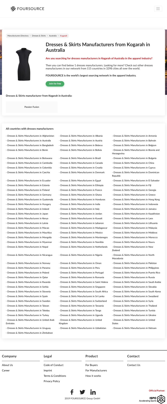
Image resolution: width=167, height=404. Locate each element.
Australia (53, 36)
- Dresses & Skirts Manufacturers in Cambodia (29, 163)
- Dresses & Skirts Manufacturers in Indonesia (135, 204)
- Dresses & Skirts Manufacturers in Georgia (134, 190)
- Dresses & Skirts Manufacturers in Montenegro (83, 237)
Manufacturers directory (18, 36)
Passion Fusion (31, 107)
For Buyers (91, 365)
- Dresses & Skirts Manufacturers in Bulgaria (134, 158)
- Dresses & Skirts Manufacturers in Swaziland (135, 296)
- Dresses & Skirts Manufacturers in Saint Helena (83, 282)
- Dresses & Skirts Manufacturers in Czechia (28, 172)
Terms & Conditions (55, 376)
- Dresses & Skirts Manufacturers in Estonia (28, 185)
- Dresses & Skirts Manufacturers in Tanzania (81, 306)
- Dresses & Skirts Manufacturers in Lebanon (81, 223)
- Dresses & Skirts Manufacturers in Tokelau (28, 310)
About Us (7, 365)
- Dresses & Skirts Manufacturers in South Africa (83, 292)
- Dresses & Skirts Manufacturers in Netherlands (83, 247)
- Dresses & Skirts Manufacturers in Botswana (29, 158)
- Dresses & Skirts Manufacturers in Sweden (28, 301)
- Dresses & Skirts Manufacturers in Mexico (81, 233)
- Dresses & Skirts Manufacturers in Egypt (80, 181)
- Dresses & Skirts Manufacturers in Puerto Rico (136, 273)
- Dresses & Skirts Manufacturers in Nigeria (80, 255)
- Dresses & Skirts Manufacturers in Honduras (82, 199)
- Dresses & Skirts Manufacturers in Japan (27, 214)
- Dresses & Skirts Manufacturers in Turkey (27, 315)
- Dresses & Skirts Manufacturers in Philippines (135, 268)
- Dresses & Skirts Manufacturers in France (80, 190)
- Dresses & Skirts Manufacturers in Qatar (27, 277)
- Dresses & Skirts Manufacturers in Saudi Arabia (136, 282)
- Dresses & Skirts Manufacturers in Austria (80, 141)
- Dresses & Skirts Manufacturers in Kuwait (80, 218)
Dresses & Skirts (39, 36)
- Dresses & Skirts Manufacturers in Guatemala (29, 199)
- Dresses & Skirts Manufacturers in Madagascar (83, 228)
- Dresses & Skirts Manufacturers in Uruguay (28, 328)
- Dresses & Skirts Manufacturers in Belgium (134, 145)
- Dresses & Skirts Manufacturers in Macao (27, 228)
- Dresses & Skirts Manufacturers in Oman (80, 263)
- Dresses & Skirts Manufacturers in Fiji (131, 185)
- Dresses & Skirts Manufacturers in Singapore (82, 287)
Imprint (48, 370)
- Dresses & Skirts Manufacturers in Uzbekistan (82, 328)
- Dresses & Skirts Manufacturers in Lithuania (135, 223)
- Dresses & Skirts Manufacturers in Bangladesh (30, 145)
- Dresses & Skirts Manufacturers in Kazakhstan (136, 214)
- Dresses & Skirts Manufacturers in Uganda (81, 315)
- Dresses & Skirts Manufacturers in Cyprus (133, 168)
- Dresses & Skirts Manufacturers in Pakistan (134, 263)
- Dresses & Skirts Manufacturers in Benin (27, 150)
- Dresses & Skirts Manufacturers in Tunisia (133, 310)
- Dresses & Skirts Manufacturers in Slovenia (28, 292)
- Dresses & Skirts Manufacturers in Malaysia (134, 228)
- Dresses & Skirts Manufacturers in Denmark (82, 172)
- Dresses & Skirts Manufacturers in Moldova (134, 233)
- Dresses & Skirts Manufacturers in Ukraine (134, 315)
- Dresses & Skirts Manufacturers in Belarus (81, 145)
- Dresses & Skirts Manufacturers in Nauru (133, 242)
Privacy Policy (52, 381)
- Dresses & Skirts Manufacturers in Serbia (27, 287)
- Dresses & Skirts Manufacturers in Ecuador (28, 181)
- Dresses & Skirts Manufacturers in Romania (81, 277)
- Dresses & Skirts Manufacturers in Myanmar (29, 242)
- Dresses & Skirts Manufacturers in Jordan (80, 214)
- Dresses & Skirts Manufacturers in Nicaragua (29, 255)
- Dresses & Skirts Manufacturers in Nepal (27, 247)
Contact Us (133, 365)
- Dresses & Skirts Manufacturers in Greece (133, 195)
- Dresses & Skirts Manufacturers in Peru (79, 268)
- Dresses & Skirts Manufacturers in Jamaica (134, 209)
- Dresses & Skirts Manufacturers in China (133, 163)
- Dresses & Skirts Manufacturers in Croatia (80, 168)
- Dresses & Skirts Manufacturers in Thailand (134, 306)
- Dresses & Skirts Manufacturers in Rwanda (28, 282)
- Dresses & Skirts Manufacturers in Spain (27, 296)
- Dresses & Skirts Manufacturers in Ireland (27, 209)
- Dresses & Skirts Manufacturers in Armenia (134, 136)
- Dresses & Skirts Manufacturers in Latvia (27, 223)
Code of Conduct (53, 365)
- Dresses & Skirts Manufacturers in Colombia (29, 168)
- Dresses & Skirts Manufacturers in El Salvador (135, 181)
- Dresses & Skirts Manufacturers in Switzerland (83, 301)
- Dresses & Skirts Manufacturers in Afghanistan (30, 136)
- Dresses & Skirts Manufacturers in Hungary (28, 204)
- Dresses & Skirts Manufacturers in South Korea (136, 292)
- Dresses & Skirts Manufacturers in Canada (81, 163)
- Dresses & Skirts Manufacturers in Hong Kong (136, 199)
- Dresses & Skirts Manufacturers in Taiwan (27, 306)
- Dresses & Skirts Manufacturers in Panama (28, 268)
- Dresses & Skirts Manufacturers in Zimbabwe (29, 333)
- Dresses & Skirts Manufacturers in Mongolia (29, 237)
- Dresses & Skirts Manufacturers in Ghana (80, 195)
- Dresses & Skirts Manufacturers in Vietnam (134, 328)
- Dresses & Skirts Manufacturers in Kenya (27, 218)
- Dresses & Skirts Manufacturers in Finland (28, 190)
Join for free (55, 84)
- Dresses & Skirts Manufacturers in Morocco (135, 237)
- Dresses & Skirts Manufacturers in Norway (28, 263)
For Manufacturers (96, 370)
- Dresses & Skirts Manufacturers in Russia (133, 277)
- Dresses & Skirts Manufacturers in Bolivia (80, 150)
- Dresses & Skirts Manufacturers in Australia (28, 141)
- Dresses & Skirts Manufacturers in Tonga (80, 310)
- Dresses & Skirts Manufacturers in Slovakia (134, 287)
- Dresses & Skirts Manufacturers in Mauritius (29, 233)
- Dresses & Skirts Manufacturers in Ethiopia (81, 185)
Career (6, 370)
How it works (93, 376)
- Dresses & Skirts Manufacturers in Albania (81, 136)
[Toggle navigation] (158, 9)
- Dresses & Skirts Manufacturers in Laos (132, 218)
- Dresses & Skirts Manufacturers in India (79, 204)
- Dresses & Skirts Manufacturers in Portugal (81, 273)
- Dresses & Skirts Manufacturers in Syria (132, 301)
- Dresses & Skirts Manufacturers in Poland (27, 273)
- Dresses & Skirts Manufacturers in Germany (28, 195)
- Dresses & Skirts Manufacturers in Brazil (80, 158)
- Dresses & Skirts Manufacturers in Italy (79, 209)
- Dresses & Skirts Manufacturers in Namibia (81, 242)
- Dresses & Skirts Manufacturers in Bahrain (134, 141)
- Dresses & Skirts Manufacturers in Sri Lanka (81, 296)
